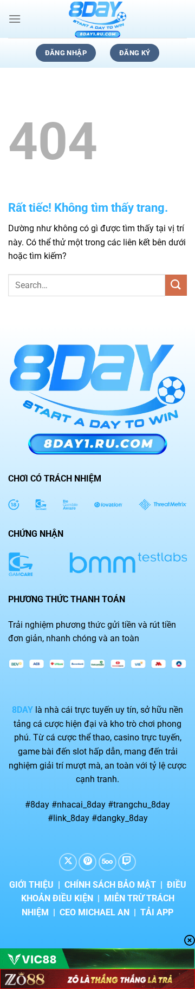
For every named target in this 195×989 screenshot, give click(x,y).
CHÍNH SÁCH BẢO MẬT (110, 885)
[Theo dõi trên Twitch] (127, 862)
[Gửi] (176, 285)
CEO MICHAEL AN (94, 912)
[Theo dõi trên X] (68, 862)
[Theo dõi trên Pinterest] (87, 862)
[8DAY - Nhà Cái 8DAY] (97, 19)
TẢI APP (156, 912)
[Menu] (14, 18)
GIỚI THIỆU (31, 885)
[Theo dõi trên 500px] (107, 862)
